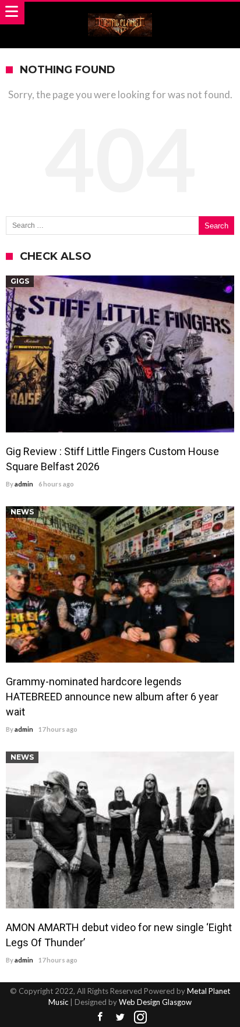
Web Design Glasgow (155, 1002)
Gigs (19, 281)
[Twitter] (120, 1017)
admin (24, 484)
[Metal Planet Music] (120, 13)
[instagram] (140, 1017)
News (22, 511)
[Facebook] (99, 1017)
